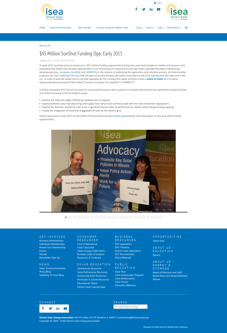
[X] (143, 9)
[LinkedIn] (151, 9)
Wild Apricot (161, 327)
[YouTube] (158, 9)
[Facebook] (136, 9)
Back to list (44, 45)
